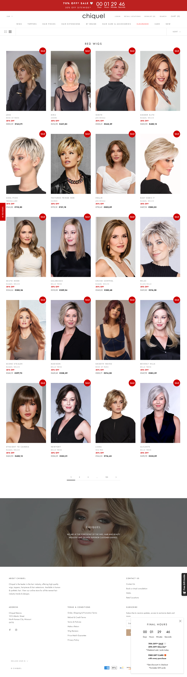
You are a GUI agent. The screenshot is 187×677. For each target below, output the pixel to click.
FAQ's (128, 593)
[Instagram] (16, 629)
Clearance (143, 24)
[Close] (180, 621)
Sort (176, 31)
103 (106, 477)
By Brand (91, 24)
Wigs (19, 24)
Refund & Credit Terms (77, 617)
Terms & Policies (74, 621)
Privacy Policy (73, 640)
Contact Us (130, 584)
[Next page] (116, 477)
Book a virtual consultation (136, 588)
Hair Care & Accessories (116, 24)
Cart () (175, 16)
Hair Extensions (70, 24)
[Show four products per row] (10, 31)
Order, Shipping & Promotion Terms (82, 612)
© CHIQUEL (16, 668)
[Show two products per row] (5, 31)
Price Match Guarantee (77, 635)
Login (117, 16)
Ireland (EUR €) (18, 661)
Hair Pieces (49, 24)
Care (157, 24)
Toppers (32, 24)
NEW (168, 24)
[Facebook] (10, 629)
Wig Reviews (73, 631)
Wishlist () (149, 16)
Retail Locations (132, 16)
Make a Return (73, 626)
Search (163, 16)
